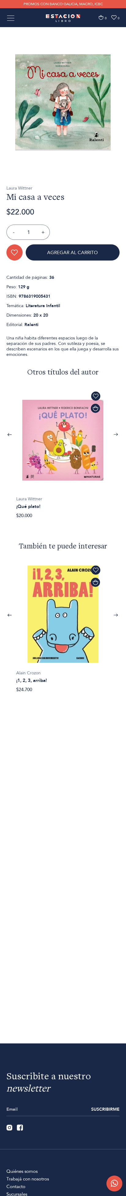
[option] (63, 102)
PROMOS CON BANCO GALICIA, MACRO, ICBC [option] (63, 4)
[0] (100, 17)
